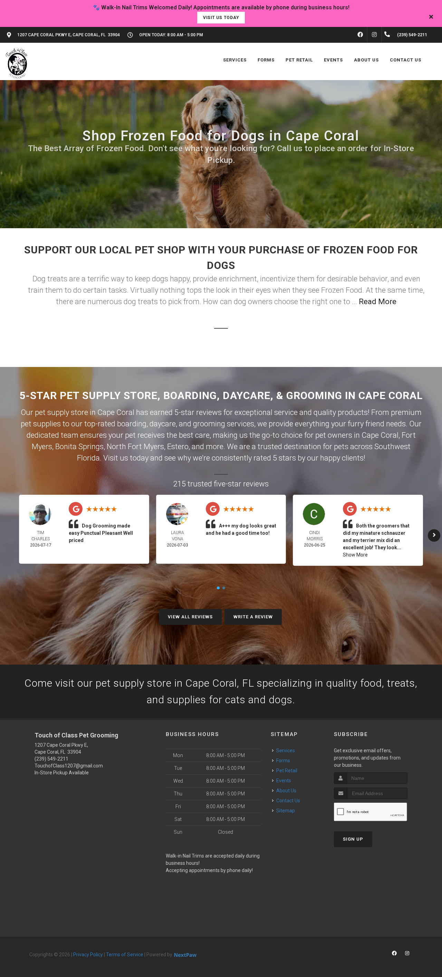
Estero (178, 446)
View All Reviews (190, 616)
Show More (355, 555)
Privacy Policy (88, 954)
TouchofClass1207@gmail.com (69, 765)
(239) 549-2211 (51, 759)
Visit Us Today (221, 17)
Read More (377, 301)
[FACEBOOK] (360, 35)
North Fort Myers (135, 446)
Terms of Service (124, 954)
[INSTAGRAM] (374, 35)
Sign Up (353, 839)
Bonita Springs (79, 446)
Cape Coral (380, 435)
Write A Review (253, 616)
